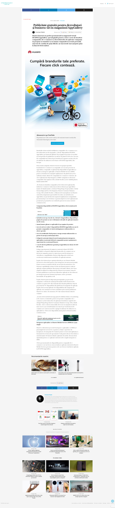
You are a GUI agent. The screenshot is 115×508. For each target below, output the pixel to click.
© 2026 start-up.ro (5, 503)
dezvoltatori (52, 432)
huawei (48, 432)
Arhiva (108, 503)
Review (102, 3)
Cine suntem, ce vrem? (76, 503)
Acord (87, 503)
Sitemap (104, 503)
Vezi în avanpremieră (57, 143)
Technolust (62, 20)
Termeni (98, 503)
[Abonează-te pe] (63, 32)
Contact (112, 503)
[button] (105, 3)
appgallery (58, 432)
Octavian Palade (40, 32)
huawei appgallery (65, 432)
